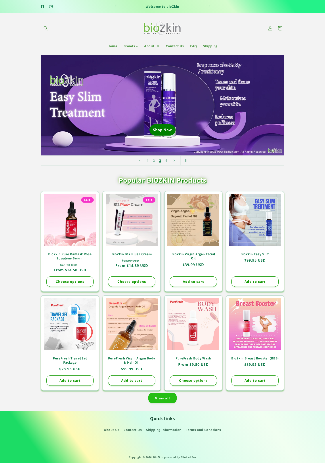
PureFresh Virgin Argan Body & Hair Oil (131, 360)
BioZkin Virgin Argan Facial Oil (193, 256)
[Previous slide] (140, 160)
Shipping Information (164, 430)
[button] (46, 28)
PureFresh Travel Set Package (70, 360)
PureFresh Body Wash (193, 358)
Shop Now (162, 129)
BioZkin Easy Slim (255, 254)
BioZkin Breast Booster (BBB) (255, 358)
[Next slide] (174, 160)
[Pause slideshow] (185, 160)
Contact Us (133, 430)
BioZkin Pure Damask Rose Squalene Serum (70, 256)
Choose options (70, 282)
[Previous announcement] (115, 6)
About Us (111, 430)
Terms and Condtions (203, 430)
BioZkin (158, 457)
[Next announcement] (209, 6)
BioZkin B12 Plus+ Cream (132, 254)
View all (162, 398)
